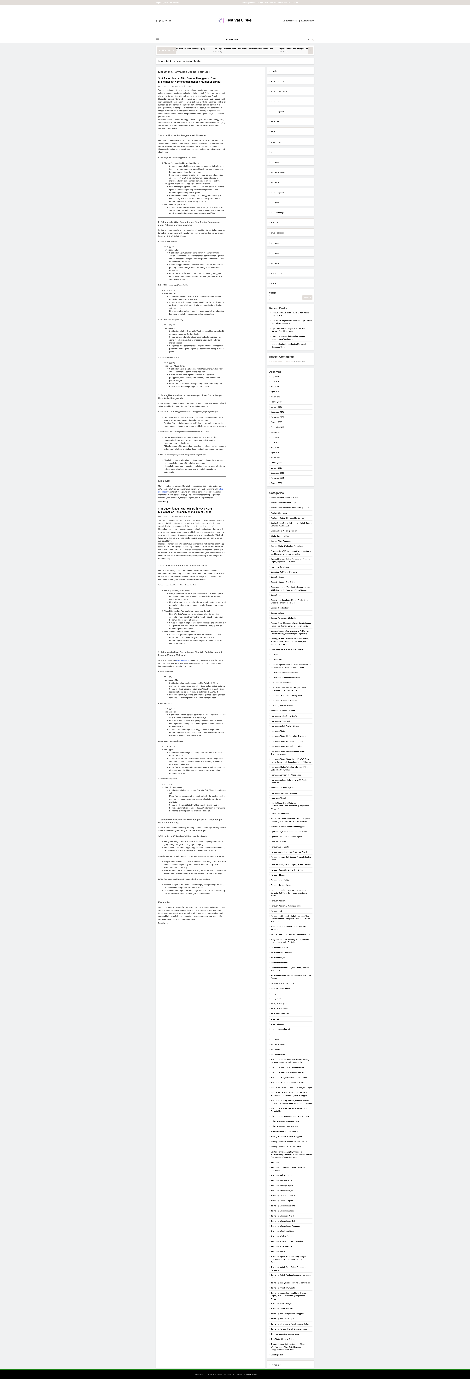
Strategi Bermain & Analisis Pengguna (286, 1136)
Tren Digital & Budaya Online (282, 1339)
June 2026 (275, 381)
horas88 (274, 654)
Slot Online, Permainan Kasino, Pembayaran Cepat (291, 1088)
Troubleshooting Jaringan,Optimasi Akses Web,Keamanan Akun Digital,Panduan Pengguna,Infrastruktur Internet (288, 1347)
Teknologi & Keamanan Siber (282, 1211)
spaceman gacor (278, 273)
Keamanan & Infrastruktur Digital (284, 716)
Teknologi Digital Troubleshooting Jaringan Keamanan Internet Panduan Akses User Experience (288, 1259)
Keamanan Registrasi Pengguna (284, 793)
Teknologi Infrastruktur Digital (283, 1288)
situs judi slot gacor (279, 1004)
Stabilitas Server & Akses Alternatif (285, 1131)
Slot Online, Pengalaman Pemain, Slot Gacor (289, 1077)
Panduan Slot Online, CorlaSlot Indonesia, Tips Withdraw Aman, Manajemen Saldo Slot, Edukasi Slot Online (291, 919)
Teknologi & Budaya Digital (282, 1185)
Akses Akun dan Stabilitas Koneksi (285, 498)
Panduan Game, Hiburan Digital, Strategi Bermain (291, 865)
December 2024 (277, 473)
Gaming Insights (277, 613)
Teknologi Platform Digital (281, 1303)
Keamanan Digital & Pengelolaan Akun (286, 746)
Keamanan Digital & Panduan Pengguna (287, 741)
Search (272, 292)
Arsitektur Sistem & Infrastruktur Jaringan (288, 518)
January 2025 (276, 468)
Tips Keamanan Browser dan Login (285, 1334)
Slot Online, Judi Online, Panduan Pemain (287, 1067)
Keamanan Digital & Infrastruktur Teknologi (288, 736)
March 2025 (276, 458)
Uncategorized (277, 1355)
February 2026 (276, 402)
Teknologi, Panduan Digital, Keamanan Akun (289, 1329)
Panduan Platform (278, 901)
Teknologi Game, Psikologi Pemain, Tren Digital (290, 1283)
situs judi (274, 993)
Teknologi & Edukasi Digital (282, 1190)
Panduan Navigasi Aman (281, 885)
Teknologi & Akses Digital (281, 1175)
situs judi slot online (279, 1009)
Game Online (276, 595)
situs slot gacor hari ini (280, 1029)
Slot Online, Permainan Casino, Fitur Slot (287, 1082)
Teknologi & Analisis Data (281, 1180)
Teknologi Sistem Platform (282, 1309)
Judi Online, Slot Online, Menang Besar (286, 695)
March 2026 (276, 397)
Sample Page (232, 40)
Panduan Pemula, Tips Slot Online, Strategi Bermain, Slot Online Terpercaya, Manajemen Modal (289, 893)
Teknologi (275, 1162)
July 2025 (275, 437)
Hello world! (301, 362)
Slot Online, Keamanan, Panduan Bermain (287, 1072)
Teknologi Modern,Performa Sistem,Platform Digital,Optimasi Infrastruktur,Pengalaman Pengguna (289, 1296)
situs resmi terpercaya (280, 1014)
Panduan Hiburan (278, 875)
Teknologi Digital (278, 1251)
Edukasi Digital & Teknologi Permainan (287, 546)
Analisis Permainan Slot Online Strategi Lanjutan (291, 508)
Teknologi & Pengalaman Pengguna (285, 1226)
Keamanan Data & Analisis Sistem (285, 726)
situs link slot (276, 142)
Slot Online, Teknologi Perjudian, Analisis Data (290, 1116)
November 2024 (277, 478)
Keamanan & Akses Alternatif (283, 711)
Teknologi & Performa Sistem (283, 1231)
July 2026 (275, 376)
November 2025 (277, 417)
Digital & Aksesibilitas (280, 536)
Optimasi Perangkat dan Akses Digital (286, 837)
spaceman (275, 283)
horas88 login (276, 659)
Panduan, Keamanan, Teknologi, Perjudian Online (290, 934)
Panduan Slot (276, 911)
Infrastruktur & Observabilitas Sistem (286, 677)
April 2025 (275, 453)
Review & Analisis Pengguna (282, 983)
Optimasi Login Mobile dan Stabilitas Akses (289, 831)
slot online (275, 1049)
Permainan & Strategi (279, 947)
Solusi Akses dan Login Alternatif (284, 1126)
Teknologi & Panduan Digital (282, 1216)
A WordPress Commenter (282, 361)
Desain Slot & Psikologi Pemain (284, 531)
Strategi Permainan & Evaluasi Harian (286, 1147)
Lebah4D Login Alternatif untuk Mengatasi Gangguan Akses (217, 49)
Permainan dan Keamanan (281, 952)
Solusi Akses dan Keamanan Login (285, 1121)
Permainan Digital (278, 957)
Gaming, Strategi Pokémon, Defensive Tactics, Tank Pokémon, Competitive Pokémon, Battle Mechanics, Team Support (290, 641)
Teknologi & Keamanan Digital (283, 1206)
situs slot (275, 101)
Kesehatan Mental (278, 798)
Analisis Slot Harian (279, 513)
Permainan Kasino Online (281, 963)
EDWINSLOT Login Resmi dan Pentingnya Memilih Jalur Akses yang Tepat (267, 3)
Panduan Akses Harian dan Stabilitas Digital (289, 852)
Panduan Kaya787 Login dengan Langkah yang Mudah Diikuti (277, 49)
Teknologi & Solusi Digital (281, 1236)
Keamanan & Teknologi (280, 721)
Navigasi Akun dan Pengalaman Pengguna (288, 826)
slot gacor (275, 162)
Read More (162, 501)
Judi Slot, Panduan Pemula (282, 706)
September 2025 (277, 427)
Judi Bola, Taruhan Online (281, 683)
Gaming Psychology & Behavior (283, 618)
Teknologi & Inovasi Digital (282, 1201)
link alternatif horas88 (280, 814)
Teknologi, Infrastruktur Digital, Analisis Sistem (290, 1324)
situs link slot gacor (279, 91)
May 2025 (275, 448)
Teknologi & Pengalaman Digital (284, 1221)
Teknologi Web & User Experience (284, 1319)
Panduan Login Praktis (280, 880)
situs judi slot (276, 998)
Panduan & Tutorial (278, 842)
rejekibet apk (276, 223)
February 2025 (276, 463)
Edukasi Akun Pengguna (281, 541)
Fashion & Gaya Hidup (280, 567)
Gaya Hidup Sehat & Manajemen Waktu (287, 649)
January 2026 (276, 407)
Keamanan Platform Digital (282, 788)
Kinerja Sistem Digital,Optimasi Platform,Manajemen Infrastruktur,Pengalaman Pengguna (290, 806)
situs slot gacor (183, 660)
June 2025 (275, 442)
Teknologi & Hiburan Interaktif (283, 1196)
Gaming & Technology (280, 608)
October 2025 (276, 422)
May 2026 (275, 387)
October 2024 (276, 483)
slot (272, 152)
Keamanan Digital (278, 731)
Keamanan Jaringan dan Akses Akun (286, 775)
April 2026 (275, 392)
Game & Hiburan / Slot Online (283, 582)
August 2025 (276, 432)
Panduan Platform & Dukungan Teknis (286, 906)
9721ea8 (163, 86)
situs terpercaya (277, 213)
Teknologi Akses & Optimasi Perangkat (287, 1241)
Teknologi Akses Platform (281, 1246)
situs (273, 132)
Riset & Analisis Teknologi (281, 988)
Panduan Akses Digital (280, 847)
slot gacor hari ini (278, 172)
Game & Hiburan (277, 577)
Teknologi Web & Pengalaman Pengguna (287, 1314)
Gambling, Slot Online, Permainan (284, 572)
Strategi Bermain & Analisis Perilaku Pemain (289, 1142)
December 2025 (277, 412)
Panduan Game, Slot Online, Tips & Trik (287, 870)
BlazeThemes (251, 1374)
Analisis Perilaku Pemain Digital (284, 503)
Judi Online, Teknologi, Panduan (284, 700)
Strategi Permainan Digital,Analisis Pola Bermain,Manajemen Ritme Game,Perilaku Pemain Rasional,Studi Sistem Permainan (291, 1155)
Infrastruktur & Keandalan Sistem (284, 672)
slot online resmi (278, 1054)
